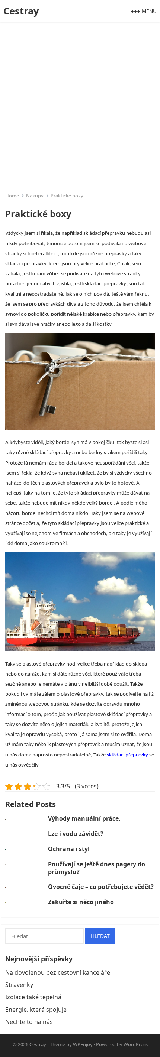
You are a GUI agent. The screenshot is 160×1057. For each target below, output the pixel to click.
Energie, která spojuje (36, 1009)
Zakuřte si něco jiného (81, 902)
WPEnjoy (83, 1044)
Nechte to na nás (29, 1022)
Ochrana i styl (69, 849)
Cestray (21, 10)
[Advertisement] (80, 106)
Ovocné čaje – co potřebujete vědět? (101, 887)
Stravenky (19, 985)
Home (12, 195)
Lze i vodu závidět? (75, 834)
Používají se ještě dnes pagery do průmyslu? (96, 868)
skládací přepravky (127, 755)
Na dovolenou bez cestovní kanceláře (57, 972)
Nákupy (35, 195)
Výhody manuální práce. (84, 818)
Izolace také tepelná (33, 997)
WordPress (136, 1044)
